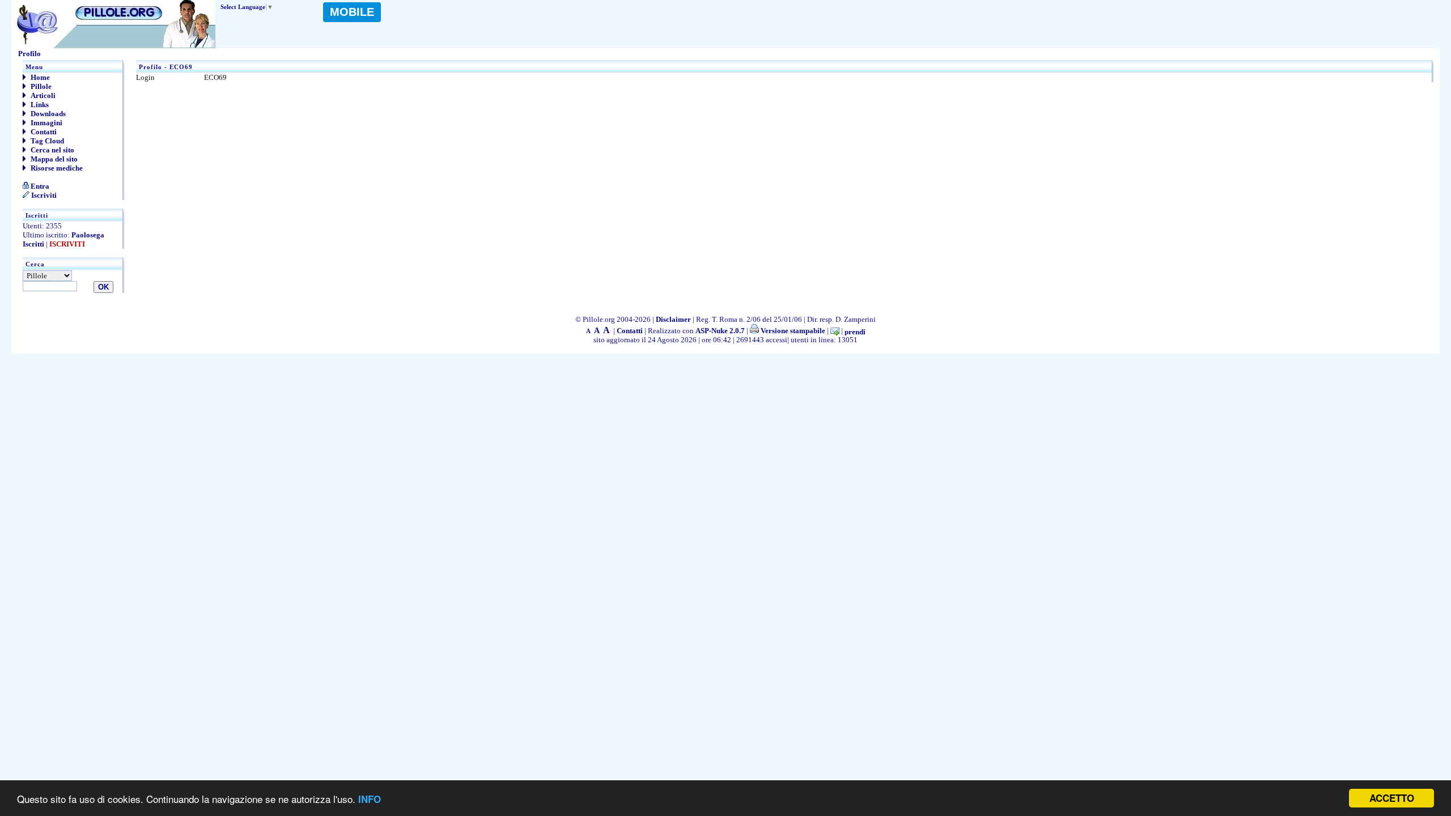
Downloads (47, 113)
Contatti (43, 132)
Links (39, 104)
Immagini (45, 122)
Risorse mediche (56, 168)
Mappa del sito (53, 159)
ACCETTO (1391, 798)
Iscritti (33, 244)
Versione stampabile (792, 330)
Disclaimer (673, 319)
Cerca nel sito (51, 150)
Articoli (42, 95)
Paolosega (87, 235)
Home (39, 77)
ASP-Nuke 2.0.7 (720, 330)
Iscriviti (43, 195)
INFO (369, 799)
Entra (39, 186)
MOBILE (352, 12)
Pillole (40, 86)
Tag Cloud (46, 141)
